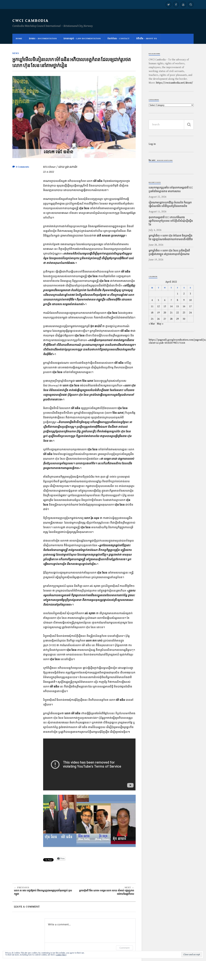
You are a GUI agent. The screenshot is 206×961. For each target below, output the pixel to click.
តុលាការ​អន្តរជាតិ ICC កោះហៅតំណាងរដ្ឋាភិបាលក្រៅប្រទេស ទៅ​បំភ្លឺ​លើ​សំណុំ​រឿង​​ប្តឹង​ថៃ (171, 221)
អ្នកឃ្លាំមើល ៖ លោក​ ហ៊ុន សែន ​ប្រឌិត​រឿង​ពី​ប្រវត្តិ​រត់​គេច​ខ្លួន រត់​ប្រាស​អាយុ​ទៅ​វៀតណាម (169, 252)
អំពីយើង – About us (146, 38)
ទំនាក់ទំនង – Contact (119, 38)
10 (190, 300)
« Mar (152, 323)
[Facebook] (176, 4)
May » (160, 323)
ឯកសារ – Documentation (43, 38)
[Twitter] (168, 4)
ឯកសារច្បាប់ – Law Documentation (82, 38)
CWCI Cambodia (30, 20)
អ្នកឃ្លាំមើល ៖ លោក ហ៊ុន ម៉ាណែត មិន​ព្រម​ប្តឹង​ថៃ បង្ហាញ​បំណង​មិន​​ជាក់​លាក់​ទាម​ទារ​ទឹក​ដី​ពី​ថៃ (171, 237)
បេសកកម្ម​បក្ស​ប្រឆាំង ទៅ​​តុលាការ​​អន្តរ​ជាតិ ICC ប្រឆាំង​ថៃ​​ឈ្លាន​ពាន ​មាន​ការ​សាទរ (171, 189)
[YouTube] (183, 4)
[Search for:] (171, 124)
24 (190, 312)
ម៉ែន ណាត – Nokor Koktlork (161, 160)
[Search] (191, 4)
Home (19, 38)
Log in (152, 144)
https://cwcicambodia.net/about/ (174, 82)
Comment (124, 947)
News (15, 53)
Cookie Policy (61, 955)
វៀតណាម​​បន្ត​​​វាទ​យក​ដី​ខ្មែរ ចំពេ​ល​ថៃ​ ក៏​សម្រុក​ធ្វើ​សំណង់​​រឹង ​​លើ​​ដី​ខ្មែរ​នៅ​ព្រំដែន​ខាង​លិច (170, 204)
